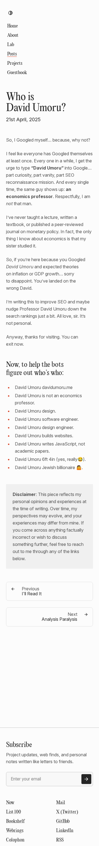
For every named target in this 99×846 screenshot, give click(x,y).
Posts (12, 54)
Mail (60, 802)
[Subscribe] (86, 779)
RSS (60, 840)
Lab (10, 44)
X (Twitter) (67, 812)
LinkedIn (64, 830)
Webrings (14, 830)
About (12, 35)
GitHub (63, 821)
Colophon (15, 840)
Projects (14, 63)
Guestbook (17, 72)
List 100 (13, 812)
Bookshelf (15, 821)
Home (12, 26)
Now (10, 802)
